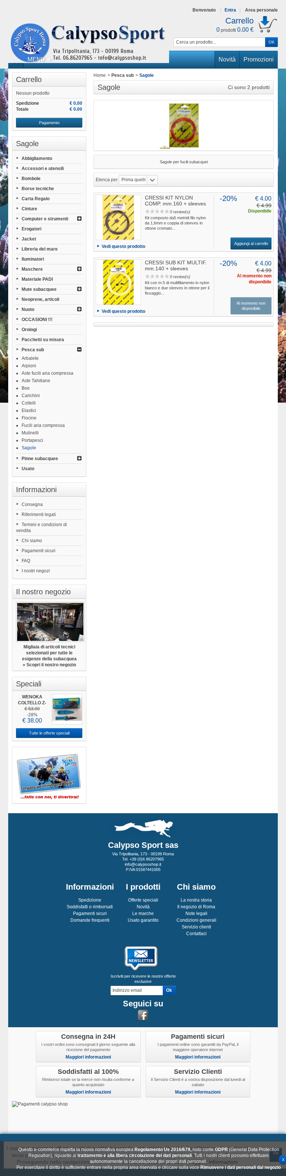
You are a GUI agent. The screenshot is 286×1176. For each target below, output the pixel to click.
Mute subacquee (39, 289)
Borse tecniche (38, 188)
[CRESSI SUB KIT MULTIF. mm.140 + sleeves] (118, 282)
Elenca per (107, 179)
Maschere (32, 269)
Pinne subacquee (40, 458)
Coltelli (29, 403)
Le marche (143, 913)
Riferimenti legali (39, 514)
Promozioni (259, 59)
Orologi (29, 329)
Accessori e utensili (43, 168)
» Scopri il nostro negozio (49, 664)
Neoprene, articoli (40, 299)
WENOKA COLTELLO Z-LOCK (32, 702)
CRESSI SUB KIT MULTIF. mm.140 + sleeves (176, 265)
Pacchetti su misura (43, 339)
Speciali (28, 684)
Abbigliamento (37, 158)
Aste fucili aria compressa (47, 373)
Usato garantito (143, 920)
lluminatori (33, 259)
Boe (26, 388)
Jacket (29, 239)
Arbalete (30, 358)
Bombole (31, 178)
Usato (28, 468)
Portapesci (32, 440)
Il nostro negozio (43, 592)
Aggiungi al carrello (251, 243)
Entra (230, 10)
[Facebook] (143, 1015)
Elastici (29, 410)
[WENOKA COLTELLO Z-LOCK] (67, 709)
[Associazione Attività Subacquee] (49, 775)
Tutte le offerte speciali (49, 733)
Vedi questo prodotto (123, 246)
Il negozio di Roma (196, 906)
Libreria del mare (40, 249)
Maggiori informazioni (88, 1057)
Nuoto (28, 309)
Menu (36, 59)
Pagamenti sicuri (38, 550)
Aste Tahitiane (36, 380)
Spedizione (89, 900)
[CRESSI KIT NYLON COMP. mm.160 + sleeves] (118, 217)
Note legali (196, 913)
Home (99, 75)
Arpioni (29, 365)
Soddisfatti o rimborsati (90, 906)
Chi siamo (32, 540)
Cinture (29, 208)
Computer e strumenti (45, 218)
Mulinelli (30, 433)
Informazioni (36, 489)
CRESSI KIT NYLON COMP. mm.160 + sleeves (175, 201)
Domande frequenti (89, 920)
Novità (227, 59)
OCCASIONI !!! (37, 319)
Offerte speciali (143, 900)
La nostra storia (196, 900)
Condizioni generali (196, 920)
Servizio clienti (196, 927)
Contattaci (196, 933)
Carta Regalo (36, 198)
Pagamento (49, 122)
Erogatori (31, 229)
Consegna (32, 504)
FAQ (26, 560)
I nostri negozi (36, 570)
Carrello (29, 79)
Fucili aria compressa (43, 425)
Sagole (29, 447)
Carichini (31, 395)
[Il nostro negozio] (49, 622)
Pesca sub (33, 349)
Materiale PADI (37, 279)
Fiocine (29, 418)
